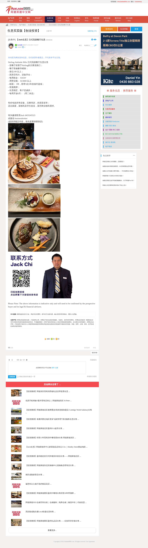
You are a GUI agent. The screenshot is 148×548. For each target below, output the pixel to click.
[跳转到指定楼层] (95, 45)
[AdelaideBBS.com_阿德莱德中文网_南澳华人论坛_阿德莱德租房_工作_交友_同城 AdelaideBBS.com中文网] (20, 13)
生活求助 (124, 29)
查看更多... (52, 530)
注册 (19, 1)
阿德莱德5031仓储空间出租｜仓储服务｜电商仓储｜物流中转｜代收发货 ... (56, 502)
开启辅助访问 (87, 2)
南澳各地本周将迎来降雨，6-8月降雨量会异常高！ (118, 166)
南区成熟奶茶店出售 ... (35, 475)
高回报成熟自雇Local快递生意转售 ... (41, 512)
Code (24, 360)
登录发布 (109, 29)
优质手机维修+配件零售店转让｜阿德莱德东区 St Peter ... (49, 401)
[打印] (92, 39)
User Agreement (90, 541)
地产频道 (22, 25)
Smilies (26, 360)
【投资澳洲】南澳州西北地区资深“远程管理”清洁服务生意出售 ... (52, 419)
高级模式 (93, 360)
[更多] (134, 155)
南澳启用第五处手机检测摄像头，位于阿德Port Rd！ (119, 180)
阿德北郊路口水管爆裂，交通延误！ (114, 161)
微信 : (136, 1)
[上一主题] (94, 39)
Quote (21, 360)
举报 (94, 348)
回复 (11, 348)
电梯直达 (87, 45)
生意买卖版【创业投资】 (37, 25)
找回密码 (14, 1)
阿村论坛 (13, 25)
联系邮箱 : (120, 1)
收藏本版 (92, 31)
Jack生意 (19, 45)
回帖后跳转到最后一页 (27, 376)
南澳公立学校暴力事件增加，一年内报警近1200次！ (118, 171)
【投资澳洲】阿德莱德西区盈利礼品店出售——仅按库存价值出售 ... (53, 521)
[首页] (7, 24)
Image (15, 360)
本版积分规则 (92, 376)
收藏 (48, 339)
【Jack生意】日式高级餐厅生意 (59, 25)
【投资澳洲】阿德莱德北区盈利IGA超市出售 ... (45, 428)
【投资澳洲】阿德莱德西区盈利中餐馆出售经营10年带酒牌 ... (51, 493)
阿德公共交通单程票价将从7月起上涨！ (115, 185)
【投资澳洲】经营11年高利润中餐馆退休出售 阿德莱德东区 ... (51, 438)
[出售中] (11, 40)
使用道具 (87, 348)
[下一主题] (96, 39)
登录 (8, 1)
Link (18, 360)
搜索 (136, 29)
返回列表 (94, 352)
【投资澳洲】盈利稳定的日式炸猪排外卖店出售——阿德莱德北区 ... (53, 456)
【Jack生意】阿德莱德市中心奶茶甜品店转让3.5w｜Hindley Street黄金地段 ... (56, 447)
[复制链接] (49, 40)
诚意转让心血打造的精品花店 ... (38, 484)
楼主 (80, 45)
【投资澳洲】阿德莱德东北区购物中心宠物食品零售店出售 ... (51, 465)
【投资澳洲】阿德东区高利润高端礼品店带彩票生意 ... (48, 391)
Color (12, 360)
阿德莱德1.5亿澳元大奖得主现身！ (113, 176)
